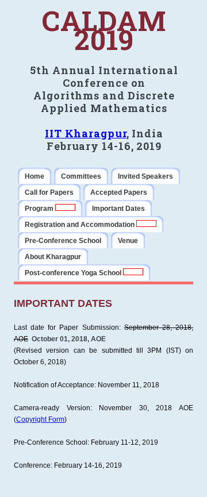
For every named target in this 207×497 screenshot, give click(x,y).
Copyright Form (40, 419)
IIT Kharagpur (85, 133)
